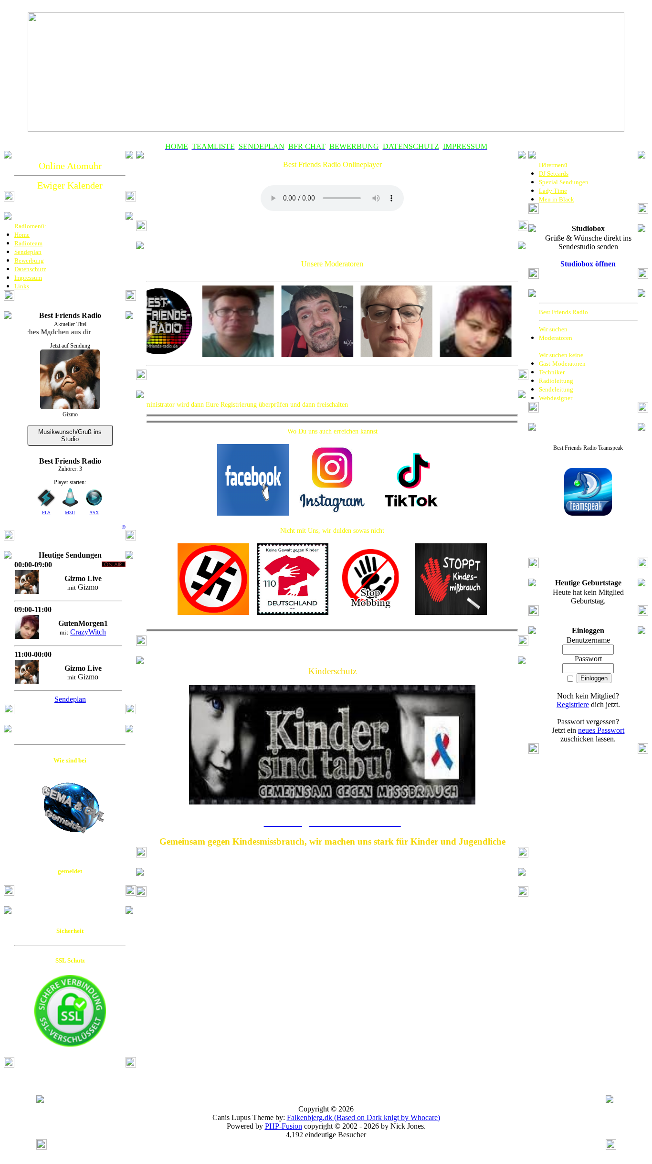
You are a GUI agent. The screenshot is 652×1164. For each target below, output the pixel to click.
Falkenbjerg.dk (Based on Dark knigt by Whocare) (363, 1117)
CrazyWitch (88, 632)
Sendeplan (70, 699)
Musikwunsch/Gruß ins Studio (70, 435)
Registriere (573, 704)
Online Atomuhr (70, 165)
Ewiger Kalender (70, 185)
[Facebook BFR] (253, 513)
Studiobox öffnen (588, 264)
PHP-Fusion (283, 1126)
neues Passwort (601, 730)
